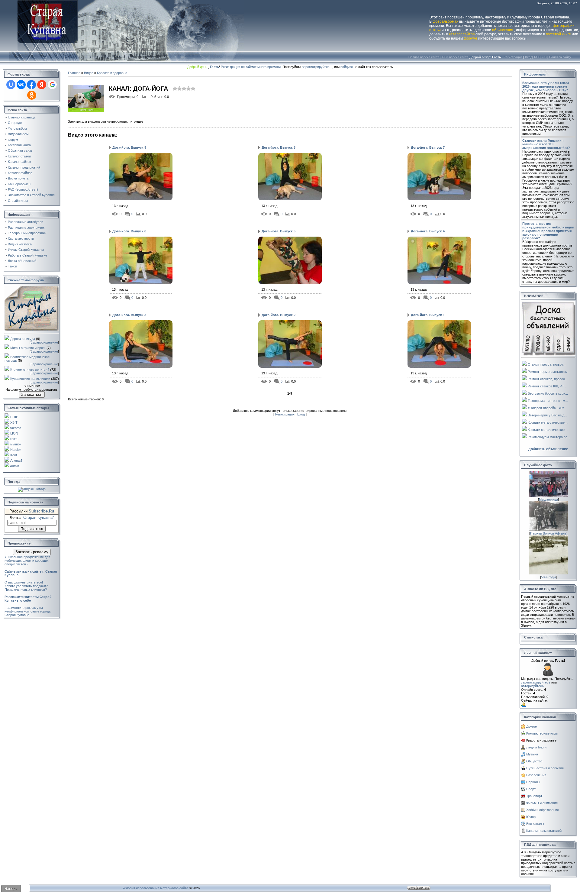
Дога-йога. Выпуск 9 (129, 147)
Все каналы (535, 824)
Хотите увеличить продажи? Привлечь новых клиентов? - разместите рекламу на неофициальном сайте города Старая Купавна (28, 600)
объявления (502, 30)
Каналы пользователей (544, 830)
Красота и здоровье (112, 73)
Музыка (532, 754)
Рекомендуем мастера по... (549, 437)
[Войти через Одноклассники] (31, 95)
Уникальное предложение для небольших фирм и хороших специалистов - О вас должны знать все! (31, 569)
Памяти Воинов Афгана (548, 533)
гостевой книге (558, 34)
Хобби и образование (542, 810)
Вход (528, 57)
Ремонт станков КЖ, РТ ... (548, 386)
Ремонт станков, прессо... (548, 379)
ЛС (544, 57)
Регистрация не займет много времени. (251, 67)
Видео (88, 73)
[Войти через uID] (10, 84)
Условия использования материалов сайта (155, 888)
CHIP (14, 417)
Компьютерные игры (542, 733)
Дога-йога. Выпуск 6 (129, 231)
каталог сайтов (462, 34)
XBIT (14, 422)
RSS (537, 57)
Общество (534, 761)
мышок (15, 444)
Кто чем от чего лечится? (29, 369)
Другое (531, 726)
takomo (15, 428)
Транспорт (534, 796)
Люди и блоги (536, 747)
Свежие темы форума (26, 280)
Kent (13, 455)
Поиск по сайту (560, 57)
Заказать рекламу (31, 552)
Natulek (15, 449)
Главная (74, 73)
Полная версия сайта (424, 57)
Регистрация (513, 57)
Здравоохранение (44, 342)
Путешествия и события (545, 768)
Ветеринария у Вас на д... (547, 415)
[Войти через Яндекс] (41, 84)
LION (14, 433)
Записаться (31, 394)
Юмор (531, 817)
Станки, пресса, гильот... (547, 364)
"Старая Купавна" (38, 517)
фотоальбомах (445, 21)
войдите (346, 67)
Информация (535, 74)
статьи (435, 30)
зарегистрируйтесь (316, 67)
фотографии (564, 26)
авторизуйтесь (532, 686)
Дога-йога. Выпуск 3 (129, 315)
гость (14, 439)
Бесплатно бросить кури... (548, 393)
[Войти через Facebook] (31, 84)
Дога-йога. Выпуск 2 (278, 315)
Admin (14, 466)
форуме (470, 38)
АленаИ (16, 460)
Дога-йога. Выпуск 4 (428, 231)
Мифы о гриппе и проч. (28, 348)
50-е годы (548, 577)
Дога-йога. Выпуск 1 (428, 315)
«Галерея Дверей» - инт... (547, 408)
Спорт (531, 789)
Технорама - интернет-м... (548, 400)
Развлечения (536, 775)
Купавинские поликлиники (30, 378)
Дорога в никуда (22, 339)
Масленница (548, 499)
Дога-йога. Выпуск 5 (278, 231)
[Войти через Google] (52, 84)
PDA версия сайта (455, 57)
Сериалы (533, 782)
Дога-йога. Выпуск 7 (428, 147)
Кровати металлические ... (548, 422)
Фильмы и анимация (542, 803)
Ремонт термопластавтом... (549, 371)
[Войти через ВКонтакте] (21, 84)
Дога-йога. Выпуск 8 (278, 147)
